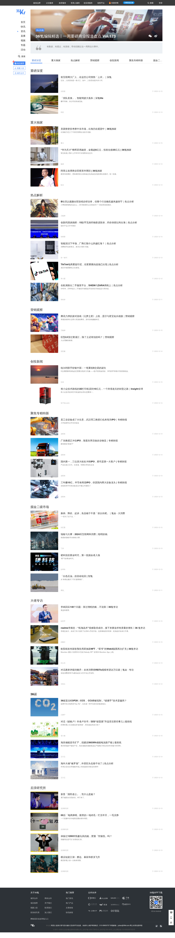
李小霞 (63, 278)
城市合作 (34, 898)
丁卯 (62, 548)
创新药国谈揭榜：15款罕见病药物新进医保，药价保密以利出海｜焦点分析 (99, 222)
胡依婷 (63, 299)
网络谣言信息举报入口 (39, 918)
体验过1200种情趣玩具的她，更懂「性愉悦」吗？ (86, 836)
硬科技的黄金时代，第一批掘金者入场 (80, 555)
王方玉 (63, 756)
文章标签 (69, 907)
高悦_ (63, 590)
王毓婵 (63, 216)
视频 (23, 40)
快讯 (23, 26)
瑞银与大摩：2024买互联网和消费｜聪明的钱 (84, 534)
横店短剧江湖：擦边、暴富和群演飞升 (80, 857)
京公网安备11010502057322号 (124, 929)
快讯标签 (69, 912)
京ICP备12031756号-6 (91, 929)
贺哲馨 (63, 351)
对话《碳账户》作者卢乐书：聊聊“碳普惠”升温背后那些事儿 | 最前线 (96, 721)
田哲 (62, 112)
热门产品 (69, 903)
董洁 (62, 143)
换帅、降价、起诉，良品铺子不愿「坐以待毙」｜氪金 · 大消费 (93, 513)
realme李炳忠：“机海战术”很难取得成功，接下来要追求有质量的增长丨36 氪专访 (103, 627)
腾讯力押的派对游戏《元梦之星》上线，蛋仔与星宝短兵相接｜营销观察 (98, 316)
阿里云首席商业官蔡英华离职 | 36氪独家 (81, 170)
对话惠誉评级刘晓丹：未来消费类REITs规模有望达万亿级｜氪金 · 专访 (97, 669)
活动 (23, 49)
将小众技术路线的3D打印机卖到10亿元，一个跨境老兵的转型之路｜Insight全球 (102, 388)
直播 (23, 35)
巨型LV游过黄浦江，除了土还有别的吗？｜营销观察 (87, 337)
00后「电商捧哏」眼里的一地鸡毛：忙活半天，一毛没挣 (90, 815)
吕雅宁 (63, 715)
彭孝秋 (63, 569)
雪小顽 (63, 735)
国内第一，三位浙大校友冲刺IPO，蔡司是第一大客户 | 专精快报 (94, 461)
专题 (23, 45)
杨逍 (62, 164)
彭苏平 (63, 621)
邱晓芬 (63, 642)
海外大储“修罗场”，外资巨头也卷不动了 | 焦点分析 (87, 763)
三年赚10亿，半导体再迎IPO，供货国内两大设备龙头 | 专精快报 (94, 482)
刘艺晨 (63, 527)
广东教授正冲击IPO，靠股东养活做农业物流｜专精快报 (89, 440)
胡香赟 (63, 236)
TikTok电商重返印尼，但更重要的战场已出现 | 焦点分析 (89, 264)
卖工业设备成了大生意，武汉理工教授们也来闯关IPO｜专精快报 (94, 419)
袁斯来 (63, 434)
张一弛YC (64, 257)
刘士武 (63, 663)
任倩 (62, 382)
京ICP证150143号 (106, 929)
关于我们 (48, 903)
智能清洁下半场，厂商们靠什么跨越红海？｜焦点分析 (88, 243)
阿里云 (53, 925)
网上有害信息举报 (136, 925)
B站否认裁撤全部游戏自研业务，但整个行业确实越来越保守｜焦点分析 (97, 201)
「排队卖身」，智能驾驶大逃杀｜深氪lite (82, 98)
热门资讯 (69, 898)
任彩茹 (63, 91)
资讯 (23, 31)
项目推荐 (34, 903)
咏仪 (62, 185)
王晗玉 (63, 684)
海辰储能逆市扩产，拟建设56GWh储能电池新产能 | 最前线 (91, 742)
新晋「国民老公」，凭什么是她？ (78, 794)
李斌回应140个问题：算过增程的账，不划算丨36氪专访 (89, 607)
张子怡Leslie (65, 403)
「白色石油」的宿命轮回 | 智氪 (77, 576)
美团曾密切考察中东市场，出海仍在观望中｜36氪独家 (88, 128)
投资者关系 (34, 912)
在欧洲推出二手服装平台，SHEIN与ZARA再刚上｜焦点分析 (92, 285)
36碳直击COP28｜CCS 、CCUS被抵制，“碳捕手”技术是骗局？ (94, 700)
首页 (23, 22)
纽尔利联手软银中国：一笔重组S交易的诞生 (83, 367)
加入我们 (48, 912)
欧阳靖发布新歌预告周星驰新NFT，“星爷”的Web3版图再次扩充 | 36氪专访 (99, 648)
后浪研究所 (64, 808)
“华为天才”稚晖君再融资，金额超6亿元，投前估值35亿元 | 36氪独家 (96, 149)
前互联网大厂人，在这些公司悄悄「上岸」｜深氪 (86, 77)
